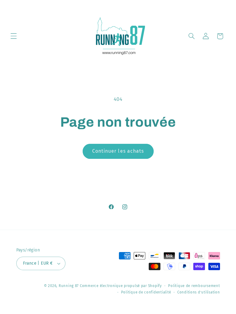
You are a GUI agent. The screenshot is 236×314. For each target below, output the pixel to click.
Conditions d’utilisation (198, 292)
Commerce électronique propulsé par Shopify (121, 286)
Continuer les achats (118, 151)
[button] (13, 36)
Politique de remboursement (194, 286)
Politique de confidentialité (146, 292)
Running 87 (69, 286)
